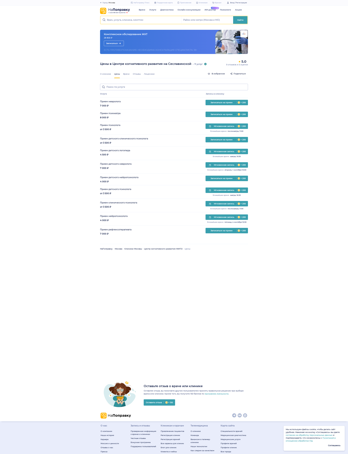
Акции (238, 10)
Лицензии (149, 74)
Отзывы (137, 74)
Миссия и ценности (110, 443)
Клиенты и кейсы (169, 451)
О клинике (105, 74)
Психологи (225, 10)
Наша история (107, 435)
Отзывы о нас (107, 447)
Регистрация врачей (170, 439)
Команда (195, 435)
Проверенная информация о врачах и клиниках (143, 432)
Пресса (104, 451)
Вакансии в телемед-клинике (200, 440)
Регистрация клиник (170, 435)
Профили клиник (229, 447)
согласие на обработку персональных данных (309, 435)
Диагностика (166, 10)
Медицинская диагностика (233, 435)
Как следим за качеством (202, 450)
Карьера (104, 439)
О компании (106, 431)
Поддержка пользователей (143, 446)
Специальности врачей (231, 431)
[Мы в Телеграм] (234, 415)
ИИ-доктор (210, 10)
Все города (226, 451)
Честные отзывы (138, 438)
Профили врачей (229, 443)
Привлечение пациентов (172, 431)
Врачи (142, 10)
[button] (141, 20)
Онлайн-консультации (189, 10)
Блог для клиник (168, 447)
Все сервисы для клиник (172, 443)
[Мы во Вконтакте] (240, 415)
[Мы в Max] (245, 415)
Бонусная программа (141, 442)
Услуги (152, 10)
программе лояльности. (217, 394)
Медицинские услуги (230, 439)
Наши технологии (199, 446)
